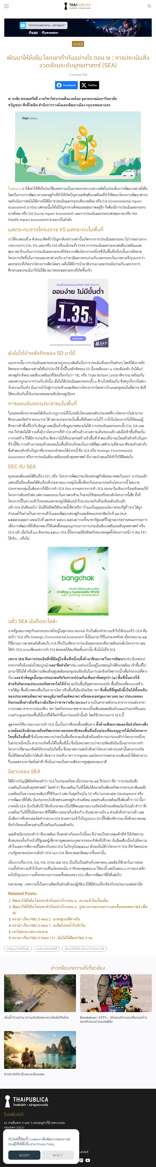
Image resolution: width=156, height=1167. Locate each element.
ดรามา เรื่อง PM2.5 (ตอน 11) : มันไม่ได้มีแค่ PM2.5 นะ (52, 937)
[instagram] (81, 1160)
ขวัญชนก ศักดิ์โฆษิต (18, 949)
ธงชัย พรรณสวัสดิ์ (47, 949)
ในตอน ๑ (14, 188)
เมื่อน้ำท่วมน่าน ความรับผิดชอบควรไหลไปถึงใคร (36, 1017)
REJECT (58, 1155)
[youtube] (87, 1160)
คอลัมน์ (78, 44)
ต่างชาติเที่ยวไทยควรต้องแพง (24, 1074)
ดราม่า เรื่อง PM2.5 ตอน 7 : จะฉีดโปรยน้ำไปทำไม (48, 925)
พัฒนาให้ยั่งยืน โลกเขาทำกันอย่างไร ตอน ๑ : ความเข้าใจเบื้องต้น (60, 900)
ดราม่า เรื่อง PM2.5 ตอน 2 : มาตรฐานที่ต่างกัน (46, 919)
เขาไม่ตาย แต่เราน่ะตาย (30, 931)
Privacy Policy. (46, 1144)
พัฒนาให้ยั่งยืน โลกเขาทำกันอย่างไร (84, 949)
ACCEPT (24, 1155)
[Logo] (78, 6)
